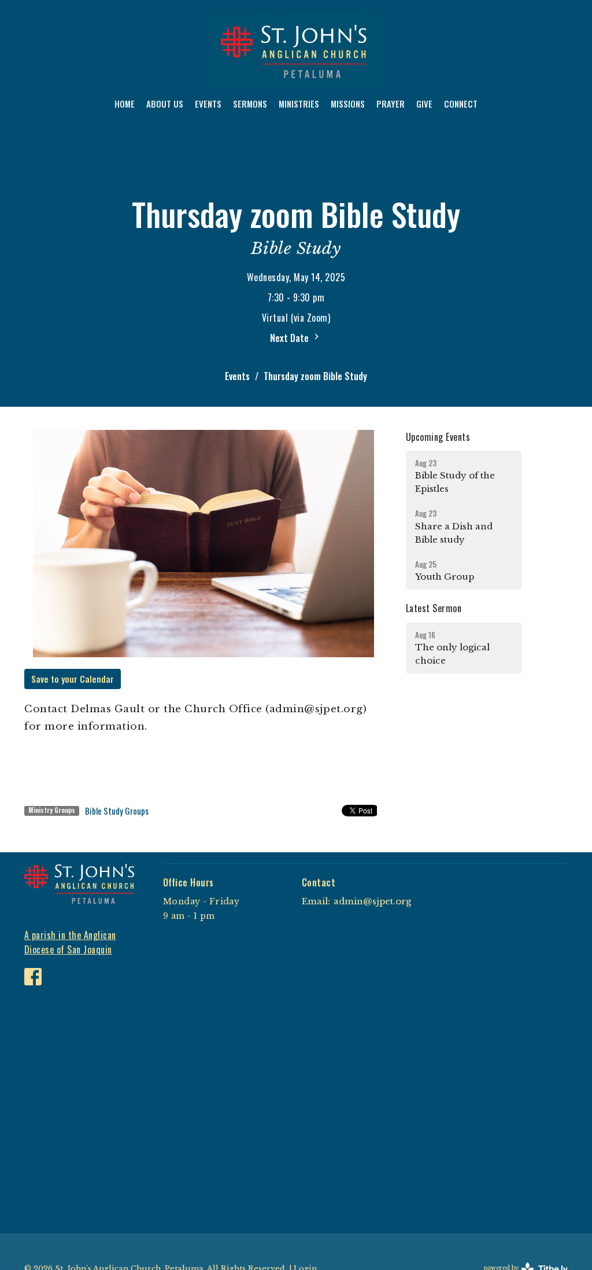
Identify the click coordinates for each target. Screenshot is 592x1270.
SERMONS (250, 103)
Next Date (290, 338)
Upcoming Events (438, 437)
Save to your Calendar (72, 678)
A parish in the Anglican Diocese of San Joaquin (70, 942)
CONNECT (461, 103)
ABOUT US (164, 103)
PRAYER (390, 103)
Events (237, 376)
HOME (124, 103)
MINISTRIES (299, 103)
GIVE (424, 103)
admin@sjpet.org (372, 901)
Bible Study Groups (117, 810)
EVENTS (208, 103)
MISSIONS (348, 103)
